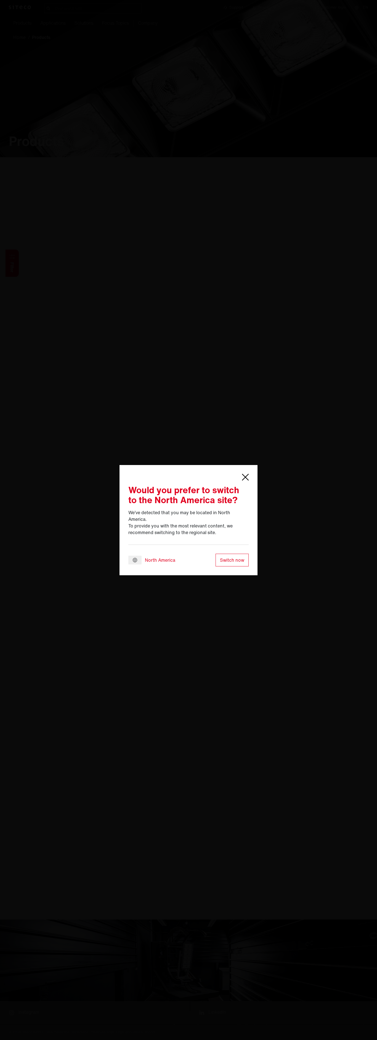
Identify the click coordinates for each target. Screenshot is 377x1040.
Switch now (232, 560)
